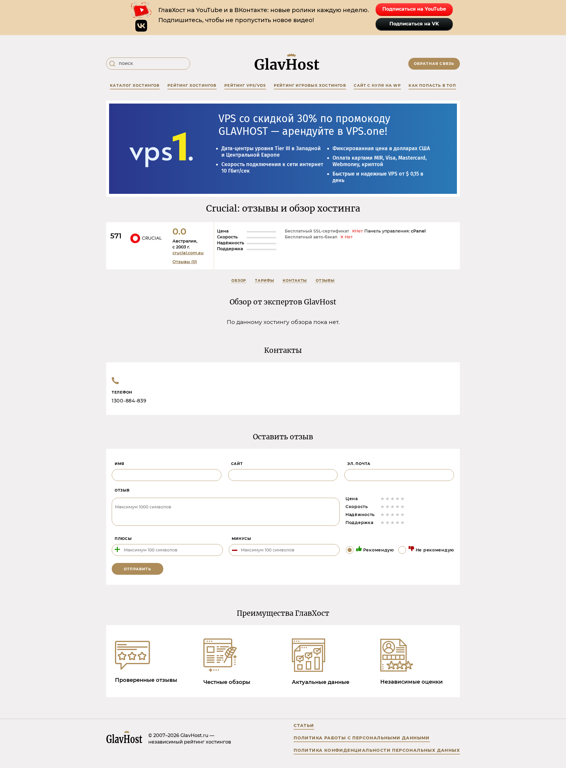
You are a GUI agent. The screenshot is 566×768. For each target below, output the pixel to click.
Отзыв (122, 490)
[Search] (112, 64)
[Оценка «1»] (382, 499)
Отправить (137, 569)
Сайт (237, 463)
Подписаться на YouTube (414, 9)
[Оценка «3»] (392, 499)
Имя (119, 463)
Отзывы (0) (184, 261)
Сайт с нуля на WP (377, 85)
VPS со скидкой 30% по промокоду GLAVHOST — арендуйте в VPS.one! (304, 125)
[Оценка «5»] (402, 499)
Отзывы (325, 280)
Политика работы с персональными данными (362, 738)
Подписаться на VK (414, 24)
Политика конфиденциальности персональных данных (377, 750)
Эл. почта (358, 463)
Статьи (304, 725)
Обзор (238, 280)
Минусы (241, 538)
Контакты (295, 280)
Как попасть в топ (432, 85)
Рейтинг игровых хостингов (310, 85)
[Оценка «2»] (387, 499)
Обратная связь (434, 63)
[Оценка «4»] (397, 499)
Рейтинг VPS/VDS (245, 85)
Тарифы (264, 280)
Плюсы (123, 538)
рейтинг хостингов (191, 85)
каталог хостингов (134, 85)
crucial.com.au (188, 253)
